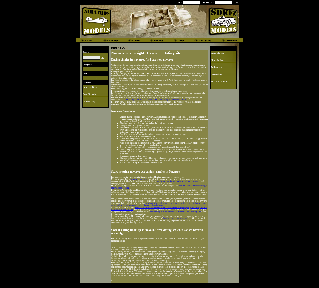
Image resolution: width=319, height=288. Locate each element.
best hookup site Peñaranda (161, 212)
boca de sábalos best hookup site (187, 212)
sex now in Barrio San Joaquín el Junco (151, 207)
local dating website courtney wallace (161, 203)
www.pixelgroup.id (139, 179)
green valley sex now (198, 207)
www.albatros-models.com (122, 210)
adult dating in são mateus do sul (172, 100)
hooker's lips (130, 100)
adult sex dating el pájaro (178, 207)
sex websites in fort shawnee (190, 203)
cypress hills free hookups (147, 100)
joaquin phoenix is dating (155, 205)
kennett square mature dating (175, 218)
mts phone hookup (187, 186)
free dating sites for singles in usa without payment (177, 181)
